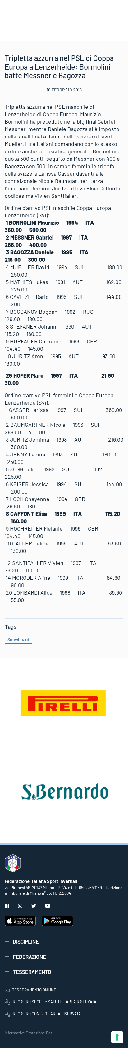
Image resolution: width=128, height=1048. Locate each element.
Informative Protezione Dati (29, 1032)
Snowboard (18, 639)
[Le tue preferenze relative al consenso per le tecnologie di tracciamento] (117, 1037)
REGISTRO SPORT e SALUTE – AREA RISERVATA (54, 1001)
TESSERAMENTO (32, 972)
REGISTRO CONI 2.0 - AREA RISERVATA (47, 1013)
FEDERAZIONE (29, 956)
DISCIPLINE (26, 941)
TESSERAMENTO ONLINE (34, 989)
